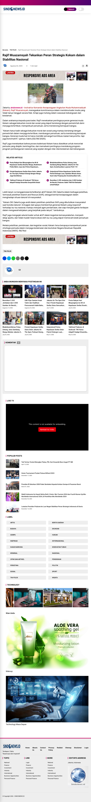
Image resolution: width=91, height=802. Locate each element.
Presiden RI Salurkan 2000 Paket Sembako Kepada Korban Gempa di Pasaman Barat (51, 484)
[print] (18, 258)
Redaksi (60, 748)
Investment (7, 768)
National (6, 762)
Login (86, 748)
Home (27, 748)
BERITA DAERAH (58, 522)
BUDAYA (13, 529)
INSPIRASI (14, 541)
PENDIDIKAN (56, 559)
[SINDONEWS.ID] (14, 11)
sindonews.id (16, 107)
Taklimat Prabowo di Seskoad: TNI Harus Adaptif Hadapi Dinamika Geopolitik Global (25, 181)
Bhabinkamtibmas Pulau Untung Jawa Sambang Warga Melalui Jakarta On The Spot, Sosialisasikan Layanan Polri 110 (64, 165)
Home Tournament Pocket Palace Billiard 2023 (37, 473)
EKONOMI (55, 529)
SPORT (54, 571)
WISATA (55, 577)
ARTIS (12, 522)
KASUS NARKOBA (16, 547)
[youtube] (13, 2)
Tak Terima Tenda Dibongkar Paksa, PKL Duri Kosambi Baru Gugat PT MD (47, 462)
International (8, 773)
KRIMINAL (14, 553)
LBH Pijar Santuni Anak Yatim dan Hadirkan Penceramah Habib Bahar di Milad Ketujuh (34, 303)
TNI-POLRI (13, 50)
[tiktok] (17, 2)
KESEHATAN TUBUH (59, 547)
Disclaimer (78, 748)
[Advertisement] (45, 32)
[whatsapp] (13, 258)
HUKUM (55, 535)
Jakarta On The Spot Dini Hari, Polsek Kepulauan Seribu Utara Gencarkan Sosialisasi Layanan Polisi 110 (56, 303)
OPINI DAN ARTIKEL (17, 559)
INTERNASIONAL (58, 541)
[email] (22, 258)
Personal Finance (9, 778)
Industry (6, 770)
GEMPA (13, 535)
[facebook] (3, 2)
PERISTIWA (14, 565)
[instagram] (10, 2)
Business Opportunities (11, 776)
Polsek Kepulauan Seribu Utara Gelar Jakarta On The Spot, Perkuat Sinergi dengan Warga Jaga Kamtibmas (26, 174)
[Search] (87, 3)
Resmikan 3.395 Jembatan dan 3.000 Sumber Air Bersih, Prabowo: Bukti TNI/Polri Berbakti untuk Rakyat (66, 182)
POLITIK (55, 565)
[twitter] (7, 2)
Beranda (5, 50)
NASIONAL (56, 553)
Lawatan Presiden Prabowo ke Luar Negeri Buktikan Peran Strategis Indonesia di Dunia (52, 506)
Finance (6, 765)
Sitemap (68, 748)
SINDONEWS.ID (19, 796)
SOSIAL (13, 571)
